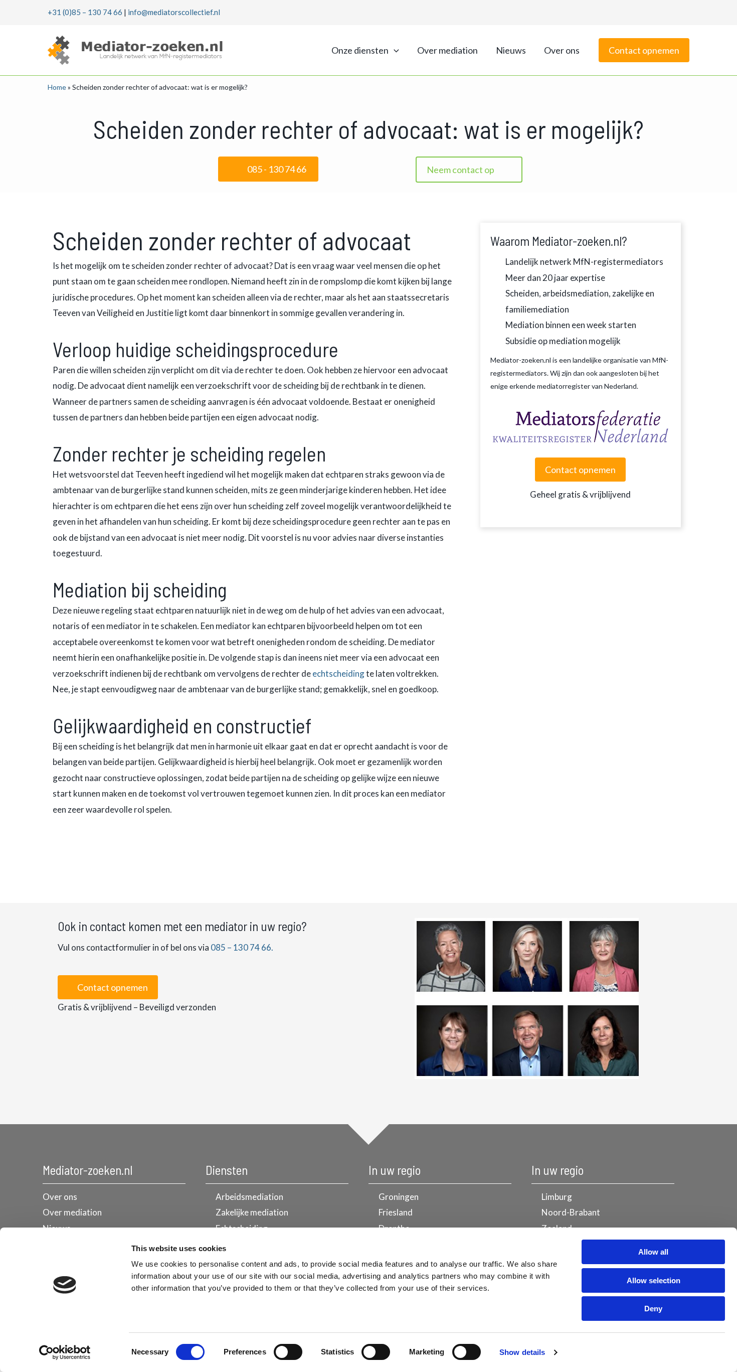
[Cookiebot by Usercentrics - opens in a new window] (65, 1352)
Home (57, 87)
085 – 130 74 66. (242, 947)
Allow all (653, 1252)
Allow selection (653, 1280)
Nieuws (511, 50)
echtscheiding (338, 673)
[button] (394, 50)
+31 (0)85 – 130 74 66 (85, 12)
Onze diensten (360, 50)
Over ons (562, 50)
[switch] (288, 1352)
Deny (653, 1308)
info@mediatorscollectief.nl (174, 12)
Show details (522, 1352)
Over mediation (447, 50)
